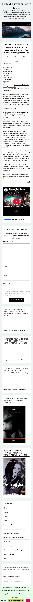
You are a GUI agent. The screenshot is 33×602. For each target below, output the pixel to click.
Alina (5, 508)
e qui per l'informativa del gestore (11, 581)
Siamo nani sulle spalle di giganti (14, 550)
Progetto (6, 330)
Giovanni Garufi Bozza (19, 330)
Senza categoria (9, 546)
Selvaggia (6, 541)
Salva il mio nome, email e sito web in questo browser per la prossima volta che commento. (17, 293)
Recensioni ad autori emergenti (14, 537)
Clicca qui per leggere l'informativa (11, 576)
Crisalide (6, 521)
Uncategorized (8, 554)
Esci (28, 600)
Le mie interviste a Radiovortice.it (14, 529)
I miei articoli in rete (10, 525)
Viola (5, 558)
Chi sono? (6, 512)
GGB (28, 182)
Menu (28, 24)
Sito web (6, 284)
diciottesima (17, 100)
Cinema (6, 516)
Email (5, 275)
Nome (5, 267)
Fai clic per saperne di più (16, 600)
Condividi (21, 219)
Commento (8, 242)
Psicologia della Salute (11, 533)
